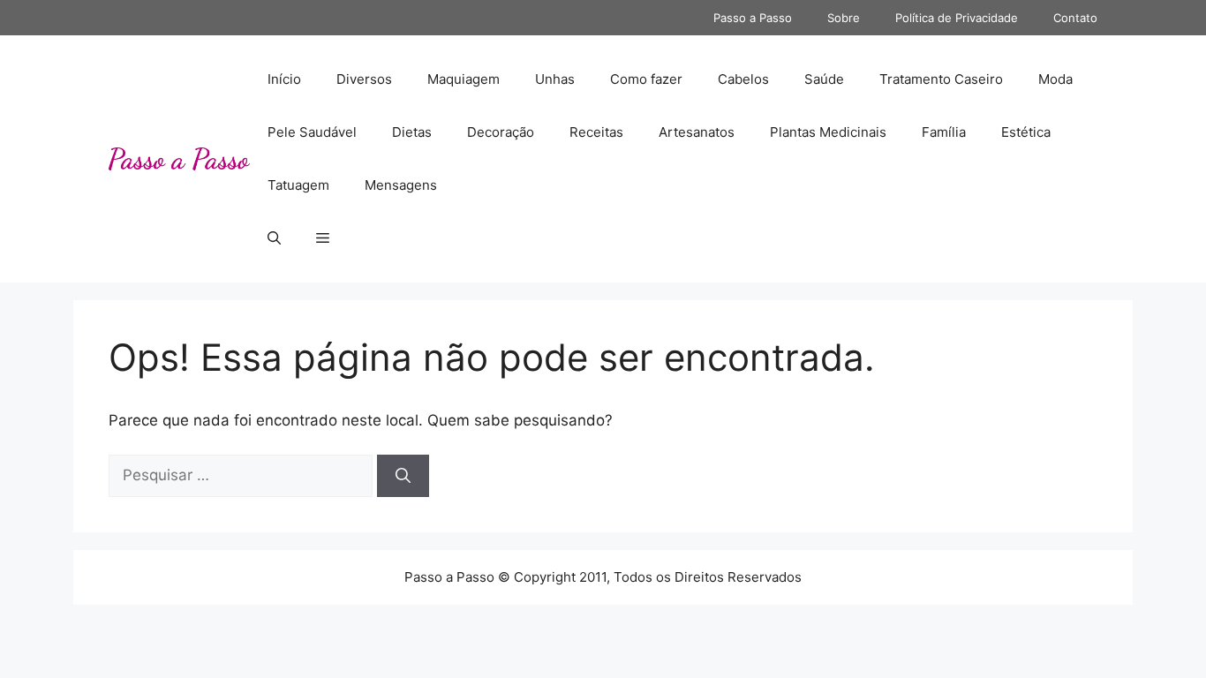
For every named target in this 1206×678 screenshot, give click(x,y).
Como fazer (646, 79)
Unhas (555, 79)
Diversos (364, 79)
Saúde (824, 79)
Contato (1075, 18)
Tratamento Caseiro (941, 79)
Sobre (843, 18)
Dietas (412, 132)
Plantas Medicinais (828, 132)
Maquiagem (463, 79)
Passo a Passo (752, 18)
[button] (274, 238)
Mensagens (401, 185)
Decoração (500, 132)
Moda (1055, 79)
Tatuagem (298, 185)
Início (284, 79)
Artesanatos (697, 132)
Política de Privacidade (956, 18)
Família (944, 132)
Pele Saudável (312, 132)
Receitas (596, 132)
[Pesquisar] (403, 476)
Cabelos (743, 79)
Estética (1026, 132)
